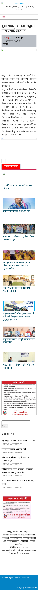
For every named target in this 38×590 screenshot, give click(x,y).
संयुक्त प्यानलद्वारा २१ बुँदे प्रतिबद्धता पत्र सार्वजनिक (19, 340)
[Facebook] (33, 577)
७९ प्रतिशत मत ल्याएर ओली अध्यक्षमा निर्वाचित (18, 187)
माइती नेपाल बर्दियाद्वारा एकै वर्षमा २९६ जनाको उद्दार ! (18, 366)
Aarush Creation (30, 587)
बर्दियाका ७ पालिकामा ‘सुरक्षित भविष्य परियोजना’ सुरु (18, 238)
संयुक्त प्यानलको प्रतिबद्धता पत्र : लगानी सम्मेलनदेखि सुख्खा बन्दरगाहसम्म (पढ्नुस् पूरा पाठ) (18, 317)
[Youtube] (19, 584)
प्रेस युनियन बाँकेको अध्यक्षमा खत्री (16, 211)
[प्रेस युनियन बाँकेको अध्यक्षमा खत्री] (19, 203)
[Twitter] (33, 581)
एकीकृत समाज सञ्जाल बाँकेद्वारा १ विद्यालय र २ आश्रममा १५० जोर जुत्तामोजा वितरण (16, 265)
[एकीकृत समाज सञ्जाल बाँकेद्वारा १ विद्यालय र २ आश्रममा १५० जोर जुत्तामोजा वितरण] (19, 254)
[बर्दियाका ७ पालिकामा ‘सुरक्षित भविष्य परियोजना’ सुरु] (19, 229)
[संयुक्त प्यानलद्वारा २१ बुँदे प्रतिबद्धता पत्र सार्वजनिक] (19, 331)
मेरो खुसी (7, 37)
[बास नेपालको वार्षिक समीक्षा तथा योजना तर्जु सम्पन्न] (19, 280)
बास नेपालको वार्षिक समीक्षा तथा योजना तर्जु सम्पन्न (16, 289)
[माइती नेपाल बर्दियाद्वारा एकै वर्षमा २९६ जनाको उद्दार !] (19, 357)
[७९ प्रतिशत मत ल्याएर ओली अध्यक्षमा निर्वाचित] (19, 177)
